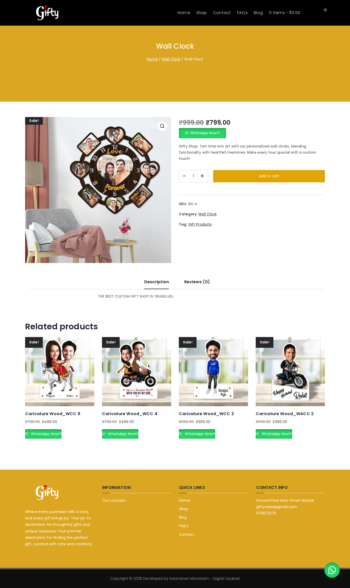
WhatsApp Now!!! (205, 133)
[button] (162, 126)
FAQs (242, 13)
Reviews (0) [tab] (197, 282)
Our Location (114, 500)
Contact (222, 13)
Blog (258, 13)
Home (183, 13)
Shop (201, 13)
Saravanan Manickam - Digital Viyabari (204, 578)
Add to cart (269, 175)
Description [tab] (156, 282)
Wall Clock (171, 59)
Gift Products (200, 224)
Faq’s (183, 525)
